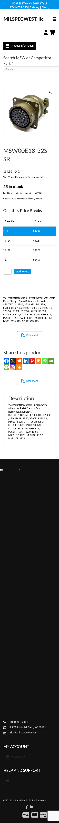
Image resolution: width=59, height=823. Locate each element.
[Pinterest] (32, 361)
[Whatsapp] (45, 361)
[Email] (51, 361)
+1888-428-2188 (18, 722)
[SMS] (6, 367)
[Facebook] (6, 361)
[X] (13, 361)
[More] (19, 367)
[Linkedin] (26, 361)
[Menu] (54, 19)
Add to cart (22, 271)
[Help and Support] (7, 780)
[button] (50, 92)
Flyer (44, 7)
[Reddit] (19, 361)
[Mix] (38, 361)
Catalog (34, 7)
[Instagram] (13, 367)
